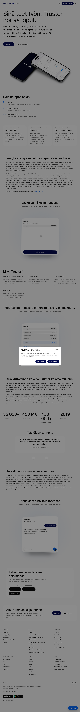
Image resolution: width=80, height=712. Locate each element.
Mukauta (57, 349)
